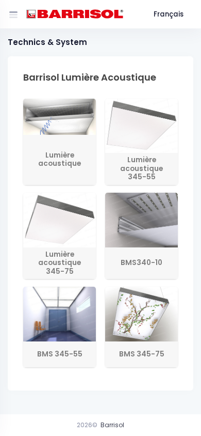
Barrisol (112, 425)
